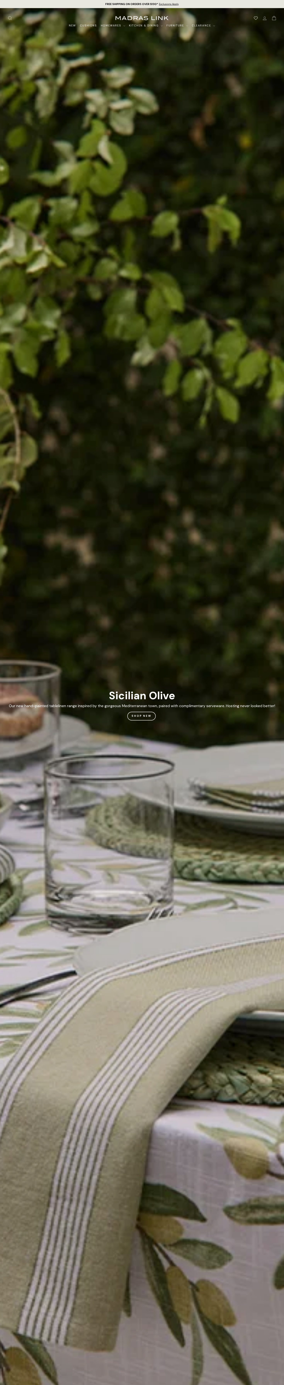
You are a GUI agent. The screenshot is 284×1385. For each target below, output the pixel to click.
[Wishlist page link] (256, 18)
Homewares (111, 25)
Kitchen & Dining (144, 25)
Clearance (202, 25)
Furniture (176, 25)
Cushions (88, 25)
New (72, 25)
